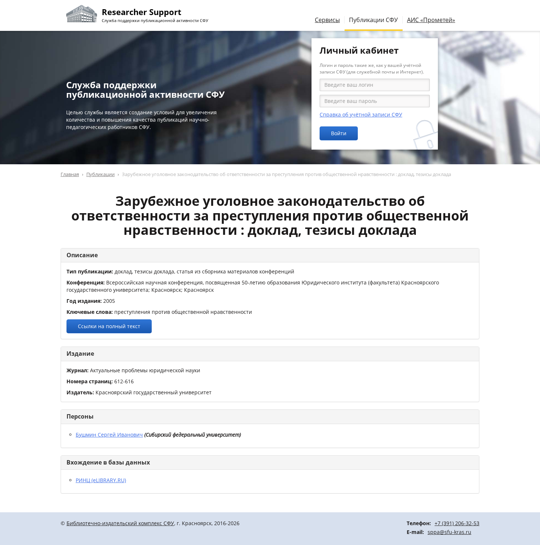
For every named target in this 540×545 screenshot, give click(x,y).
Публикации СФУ (373, 20)
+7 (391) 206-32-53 (457, 523)
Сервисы (327, 20)
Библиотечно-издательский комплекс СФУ (120, 523)
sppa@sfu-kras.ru (449, 531)
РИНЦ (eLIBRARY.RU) (101, 480)
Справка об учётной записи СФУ (361, 114)
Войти (338, 133)
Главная (70, 174)
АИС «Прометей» (431, 20)
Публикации (100, 174)
